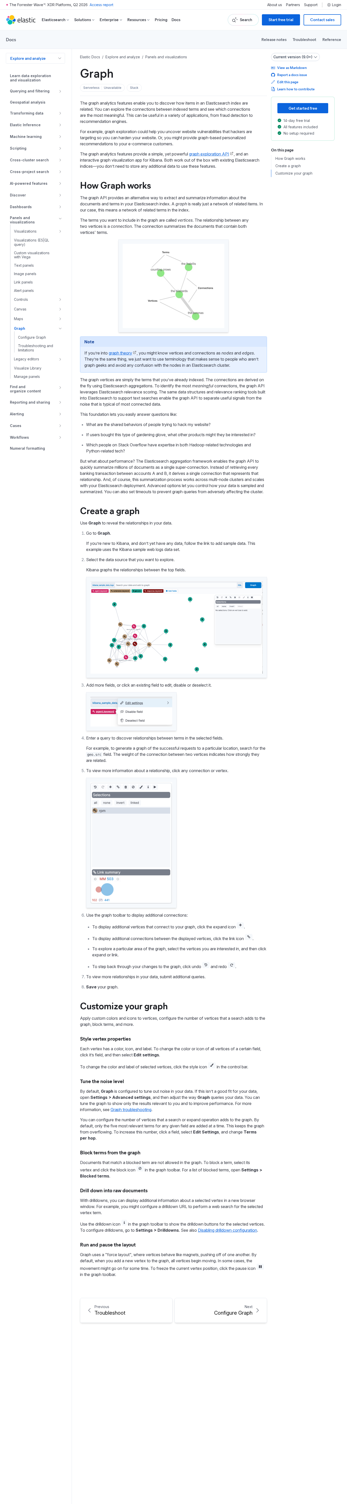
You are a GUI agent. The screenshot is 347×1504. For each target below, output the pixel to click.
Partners (293, 5)
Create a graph (109, 510)
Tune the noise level (102, 1080)
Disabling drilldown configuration (227, 1230)
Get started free (303, 108)
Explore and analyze (28, 58)
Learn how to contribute (295, 89)
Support (311, 5)
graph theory (120, 353)
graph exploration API (209, 154)
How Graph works (115, 185)
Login (336, 5)
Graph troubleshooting (131, 1109)
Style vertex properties (105, 1038)
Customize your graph (124, 1005)
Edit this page (287, 81)
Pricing (161, 19)
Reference (331, 39)
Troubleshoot (304, 39)
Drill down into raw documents (114, 1190)
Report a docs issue (292, 74)
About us (274, 5)
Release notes (274, 39)
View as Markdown (292, 67)
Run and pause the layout (108, 1244)
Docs (175, 19)
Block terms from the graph (110, 1152)
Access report (101, 5)
